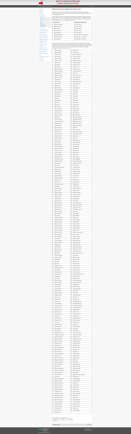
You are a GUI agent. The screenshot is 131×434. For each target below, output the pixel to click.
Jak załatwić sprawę (42, 48)
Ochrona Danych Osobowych (44, 56)
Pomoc (40, 54)
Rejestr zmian (41, 60)
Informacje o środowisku (43, 53)
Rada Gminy (41, 10)
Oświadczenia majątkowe (43, 30)
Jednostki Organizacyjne (43, 35)
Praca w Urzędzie (42, 34)
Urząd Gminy (41, 14)
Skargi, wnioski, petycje (43, 49)
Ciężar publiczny (42, 26)
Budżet (41, 17)
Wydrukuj (90, 424)
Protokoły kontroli (42, 42)
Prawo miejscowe (42, 28)
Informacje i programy (43, 44)
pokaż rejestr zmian (55, 420)
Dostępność (41, 58)
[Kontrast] (91, 6)
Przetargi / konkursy (42, 32)
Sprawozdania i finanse (43, 19)
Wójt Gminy (41, 12)
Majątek (41, 22)
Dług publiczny (42, 23)
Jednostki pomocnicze (43, 37)
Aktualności (41, 9)
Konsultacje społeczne (43, 41)
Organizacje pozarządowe (44, 39)
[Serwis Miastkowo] (90, 6)
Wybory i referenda (42, 51)
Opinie (41, 20)
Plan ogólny (41, 46)
